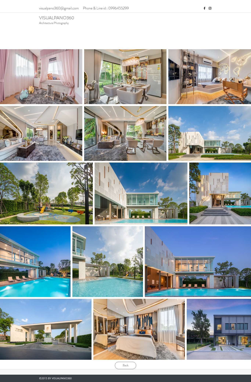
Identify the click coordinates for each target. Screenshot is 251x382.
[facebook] (204, 8)
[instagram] (210, 8)
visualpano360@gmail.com (59, 8)
